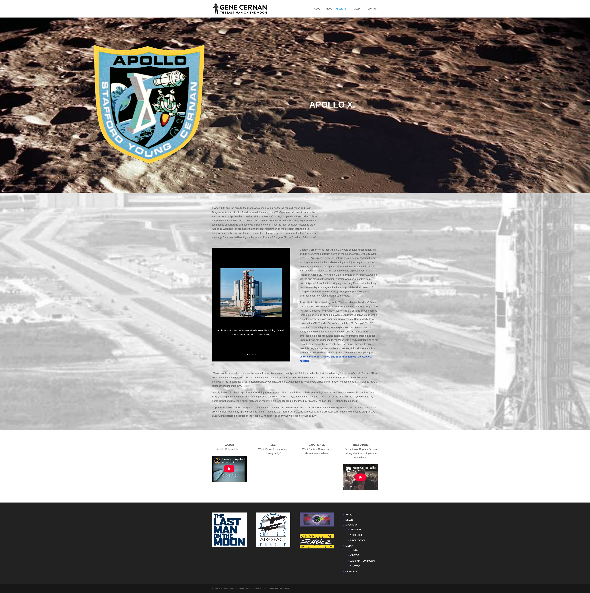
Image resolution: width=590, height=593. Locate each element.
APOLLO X (356, 535)
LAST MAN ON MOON (362, 561)
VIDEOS (354, 555)
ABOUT (318, 9)
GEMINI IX (355, 529)
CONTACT (373, 9)
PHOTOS (355, 566)
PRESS (354, 550)
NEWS (329, 9)
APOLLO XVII (357, 540)
